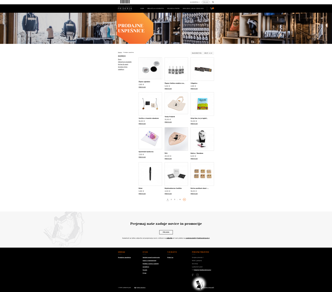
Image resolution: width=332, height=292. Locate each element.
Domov (122, 56)
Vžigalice (194, 83)
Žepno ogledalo (144, 82)
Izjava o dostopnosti (149, 260)
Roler (140, 188)
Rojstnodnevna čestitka (173, 188)
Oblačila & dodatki (155, 8)
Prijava (206, 2)
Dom (142, 8)
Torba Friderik (170, 116)
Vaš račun (172, 252)
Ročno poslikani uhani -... (200, 188)
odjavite (169, 238)
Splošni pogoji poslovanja (151, 257)
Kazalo (145, 270)
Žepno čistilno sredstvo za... (175, 83)
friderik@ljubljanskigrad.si (202, 270)
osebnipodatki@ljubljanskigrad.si (197, 238)
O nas (144, 273)
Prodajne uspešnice (124, 257)
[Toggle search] (213, 2)
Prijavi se (170, 257)
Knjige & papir (173, 8)
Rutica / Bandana (197, 153)
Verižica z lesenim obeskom (149, 118)
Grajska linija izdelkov (193, 8)
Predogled (142, 87)
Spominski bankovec (146, 152)
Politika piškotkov (141, 287)
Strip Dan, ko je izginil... (199, 118)
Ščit (166, 153)
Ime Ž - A (207, 53)
